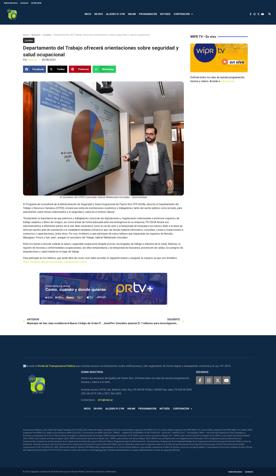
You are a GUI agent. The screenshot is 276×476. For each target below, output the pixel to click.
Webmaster (111, 472)
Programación (148, 14)
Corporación (182, 14)
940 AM (132, 14)
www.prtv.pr (227, 81)
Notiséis (165, 14)
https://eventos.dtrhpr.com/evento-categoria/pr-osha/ (54, 261)
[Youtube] (226, 380)
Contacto (24, 3)
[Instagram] (209, 380)
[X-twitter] (218, 380)
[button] (269, 14)
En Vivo (98, 14)
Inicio (87, 14)
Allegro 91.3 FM (115, 14)
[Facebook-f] (200, 380)
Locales (47, 35)
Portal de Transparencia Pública (56, 366)
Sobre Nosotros (11, 3)
